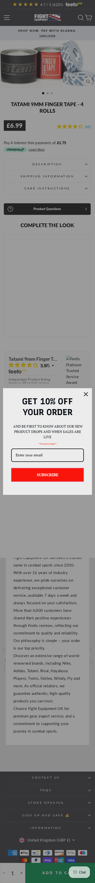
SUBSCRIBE (48, 474)
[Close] (86, 394)
